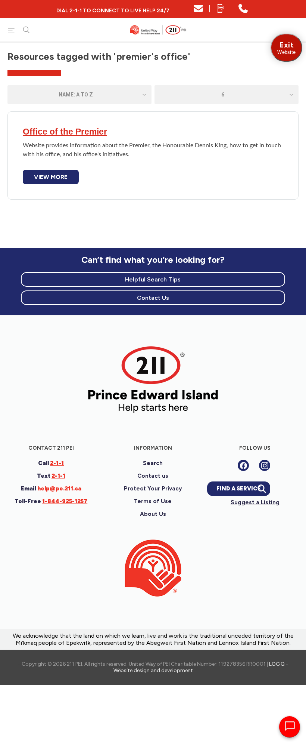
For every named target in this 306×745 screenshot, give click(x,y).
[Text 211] (220, 11)
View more (51, 177)
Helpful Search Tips (153, 279)
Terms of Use (153, 501)
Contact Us (153, 297)
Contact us (152, 475)
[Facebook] (243, 465)
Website (286, 47)
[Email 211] (198, 11)
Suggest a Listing (255, 502)
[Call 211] (243, 11)
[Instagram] (264, 465)
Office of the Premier (65, 131)
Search (153, 463)
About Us (153, 514)
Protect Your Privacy (153, 488)
